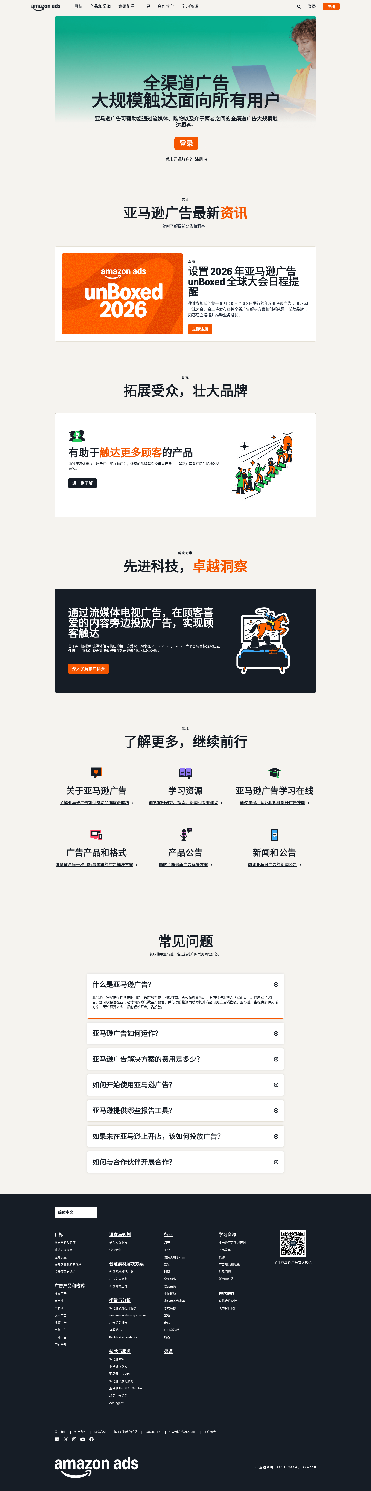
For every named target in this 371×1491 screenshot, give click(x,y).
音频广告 (61, 1330)
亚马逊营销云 (118, 1366)
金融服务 (170, 1279)
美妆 (167, 1250)
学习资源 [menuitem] (227, 1234)
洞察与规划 (120, 1234)
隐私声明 (100, 1432)
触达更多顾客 (64, 1250)
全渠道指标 (116, 1330)
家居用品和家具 (174, 1301)
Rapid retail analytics (123, 1337)
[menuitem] (76, 1318)
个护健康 (170, 1293)
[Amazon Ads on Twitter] (65, 1440)
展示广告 (61, 1315)
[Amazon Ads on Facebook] (91, 1440)
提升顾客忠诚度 (65, 1271)
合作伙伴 (166, 6)
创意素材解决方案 (126, 1264)
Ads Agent (116, 1403)
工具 (146, 6)
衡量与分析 (120, 1300)
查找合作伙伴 (228, 1301)
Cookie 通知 (153, 1432)
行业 (168, 1234)
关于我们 (61, 1432)
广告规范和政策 (229, 1264)
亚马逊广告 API (119, 1373)
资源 (222, 1257)
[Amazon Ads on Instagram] (74, 1440)
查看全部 (61, 1344)
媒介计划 (115, 1250)
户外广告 (61, 1337)
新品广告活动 (118, 1395)
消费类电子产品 (174, 1257)
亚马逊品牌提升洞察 (122, 1308)
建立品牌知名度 (65, 1242)
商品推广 (61, 1301)
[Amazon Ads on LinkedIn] (57, 1440)
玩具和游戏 (171, 1330)
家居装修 (170, 1308)
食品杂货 (170, 1286)
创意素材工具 (118, 1286)
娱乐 (167, 1264)
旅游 (167, 1337)
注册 (331, 6)
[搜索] (299, 7)
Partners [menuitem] (227, 1293)
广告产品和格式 (70, 1285)
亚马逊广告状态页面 (182, 1432)
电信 (167, 1322)
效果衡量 (126, 6)
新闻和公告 (226, 1279)
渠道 (168, 1351)
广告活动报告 (118, 1322)
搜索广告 (61, 1293)
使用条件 (80, 1432)
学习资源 (190, 6)
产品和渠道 (100, 6)
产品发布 (225, 1250)
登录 (312, 6)
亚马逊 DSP (117, 1359)
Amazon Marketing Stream (127, 1315)
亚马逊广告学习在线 (232, 1242)
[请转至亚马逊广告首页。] (96, 1467)
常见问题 (225, 1271)
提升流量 (61, 1257)
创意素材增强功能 (121, 1271)
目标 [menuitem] (59, 1234)
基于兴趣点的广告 (126, 1432)
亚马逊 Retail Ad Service (125, 1388)
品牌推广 (61, 1308)
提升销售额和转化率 (68, 1264)
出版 (167, 1315)
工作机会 (210, 1432)
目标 (78, 6)
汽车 (167, 1242)
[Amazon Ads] (42, 6)
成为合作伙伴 (228, 1308)
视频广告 (61, 1322)
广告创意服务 (118, 1279)
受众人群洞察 (118, 1242)
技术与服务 (120, 1351)
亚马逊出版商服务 (121, 1381)
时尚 (167, 1271)
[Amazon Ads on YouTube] (82, 1440)
